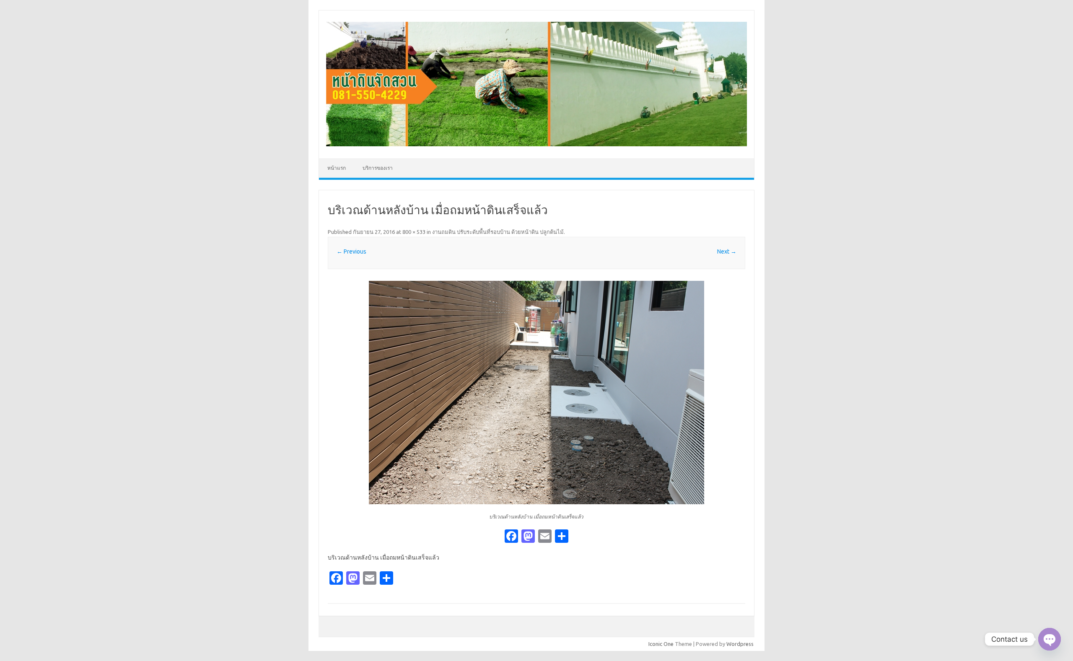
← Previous (351, 251)
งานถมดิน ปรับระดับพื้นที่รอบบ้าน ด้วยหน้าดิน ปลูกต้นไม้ (498, 232)
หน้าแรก (336, 168)
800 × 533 (413, 232)
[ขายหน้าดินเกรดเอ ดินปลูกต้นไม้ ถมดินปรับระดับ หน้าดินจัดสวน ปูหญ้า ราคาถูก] (536, 144)
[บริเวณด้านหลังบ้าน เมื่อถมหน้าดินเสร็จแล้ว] (536, 392)
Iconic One (661, 644)
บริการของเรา (378, 168)
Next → (726, 251)
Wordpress (740, 644)
